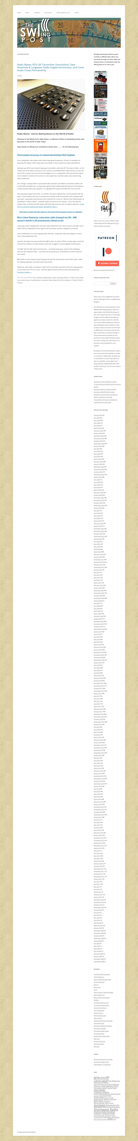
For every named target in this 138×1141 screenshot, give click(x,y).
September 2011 (99, 876)
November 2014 (99, 778)
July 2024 (96, 480)
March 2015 (97, 768)
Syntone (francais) (99, 1041)
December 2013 (99, 807)
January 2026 (98, 433)
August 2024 (98, 477)
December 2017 (99, 683)
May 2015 (97, 763)
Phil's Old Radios (99, 1010)
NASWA (96, 1000)
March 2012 (97, 861)
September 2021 (99, 567)
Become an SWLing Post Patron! (104, 270)
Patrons (37, 13)
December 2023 (99, 498)
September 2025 (99, 444)
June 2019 (97, 637)
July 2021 (96, 572)
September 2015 (99, 753)
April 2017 (97, 704)
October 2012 (98, 843)
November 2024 (99, 469)
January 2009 (98, 956)
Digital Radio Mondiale (101, 1084)
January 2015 (98, 773)
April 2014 (97, 797)
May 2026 (97, 423)
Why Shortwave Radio (100, 1119)
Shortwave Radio (62, 277)
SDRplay (111, 1103)
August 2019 (98, 632)
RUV (59, 280)
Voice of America (113, 1117)
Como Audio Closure (23, 280)
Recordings (99, 1102)
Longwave (39, 277)
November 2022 (99, 531)
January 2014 (98, 804)
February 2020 (98, 616)
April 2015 (97, 766)
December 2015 (99, 745)
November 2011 (99, 871)
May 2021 (97, 577)
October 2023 (98, 503)
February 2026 (98, 431)
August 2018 (98, 663)
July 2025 (96, 449)
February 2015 (98, 771)
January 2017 (98, 711)
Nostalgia (96, 1096)
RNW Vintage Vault (100, 1016)
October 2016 (98, 719)
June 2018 (97, 668)
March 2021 (97, 583)
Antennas (103, 1077)
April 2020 (97, 611)
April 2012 (97, 858)
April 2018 (97, 673)
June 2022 (97, 544)
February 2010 (98, 925)
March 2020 (97, 614)
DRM (95, 1086)
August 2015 (98, 755)
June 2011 (97, 884)
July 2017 (96, 696)
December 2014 (99, 776)
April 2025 (97, 456)
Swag (27, 13)
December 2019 (99, 621)
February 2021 (98, 585)
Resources (48, 13)
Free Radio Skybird (100, 1088)
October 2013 (98, 812)
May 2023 (97, 516)
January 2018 (98, 681)
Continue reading (24, 272)
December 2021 (99, 559)
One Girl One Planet (100, 1008)
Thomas (19, 283)
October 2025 (98, 441)
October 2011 (98, 874)
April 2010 (97, 920)
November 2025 (99, 438)
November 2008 (99, 961)
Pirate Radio (99, 1097)
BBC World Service (101, 1078)
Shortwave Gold (100, 1107)
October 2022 (98, 534)
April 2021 (97, 580)
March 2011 (97, 892)
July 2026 (96, 418)
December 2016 (99, 714)
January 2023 (98, 526)
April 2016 (97, 735)
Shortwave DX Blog (100, 1028)
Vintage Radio (98, 1117)
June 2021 (97, 575)
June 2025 (97, 451)
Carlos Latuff (101, 1080)
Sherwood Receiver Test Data (103, 1021)
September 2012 (99, 845)
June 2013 (97, 822)
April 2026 (97, 425)
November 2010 (99, 902)
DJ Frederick (114, 1084)
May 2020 (97, 608)
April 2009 (97, 949)
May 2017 (97, 701)
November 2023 (99, 500)
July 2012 (96, 851)
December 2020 (99, 590)
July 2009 (96, 943)
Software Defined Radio (104, 1113)
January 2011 (98, 897)
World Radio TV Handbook (102, 1065)
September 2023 (99, 505)
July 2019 (96, 634)
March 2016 (97, 737)
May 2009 (97, 946)
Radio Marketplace (63, 13)
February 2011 (98, 894)
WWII (114, 1119)
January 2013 (98, 835)
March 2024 (97, 490)
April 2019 (97, 642)
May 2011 (97, 887)
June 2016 (97, 730)
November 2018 (99, 655)
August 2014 (98, 786)
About (76, 13)
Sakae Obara (98, 1018)
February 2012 (98, 864)
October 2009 (98, 936)
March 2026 (97, 428)
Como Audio (79, 277)
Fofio (95, 990)
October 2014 (98, 781)
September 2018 (99, 660)
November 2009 (99, 933)
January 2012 (98, 866)
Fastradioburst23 (109, 1086)
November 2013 (99, 809)
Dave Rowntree (36, 280)
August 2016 (98, 724)
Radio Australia (108, 1098)
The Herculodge (99, 1044)
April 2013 (97, 827)
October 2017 (98, 688)
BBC (108, 1077)
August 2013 (98, 817)
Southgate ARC (99, 1116)
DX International (99, 982)
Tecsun (108, 1115)
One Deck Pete (105, 1095)
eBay (99, 1086)
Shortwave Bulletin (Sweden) (103, 1026)
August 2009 (98, 941)
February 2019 (98, 647)
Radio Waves (98, 1101)
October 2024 (98, 472)
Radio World (107, 1101)
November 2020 (99, 593)
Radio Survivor (98, 1013)
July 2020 (96, 603)
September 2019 (99, 629)
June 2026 (97, 420)
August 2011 (98, 879)
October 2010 (98, 905)
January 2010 (98, 928)
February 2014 (98, 802)
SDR (107, 1102)
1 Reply (19, 75)
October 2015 (98, 750)
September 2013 (99, 815)
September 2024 (99, 474)
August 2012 (98, 848)
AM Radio (97, 1077)
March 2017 (97, 706)
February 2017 (98, 709)
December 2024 (99, 467)
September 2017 (99, 691)
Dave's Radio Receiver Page (102, 979)
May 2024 (97, 485)
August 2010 (98, 910)
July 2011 (96, 882)
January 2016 (98, 742)
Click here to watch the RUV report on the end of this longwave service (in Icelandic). (50, 212)
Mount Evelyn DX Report (102, 998)
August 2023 (98, 508)
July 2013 (96, 820)
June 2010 (97, 915)
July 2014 (96, 789)
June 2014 (97, 791)
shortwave (99, 1105)
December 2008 (99, 959)
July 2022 (96, 541)
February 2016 (98, 740)
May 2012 (97, 856)
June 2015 (97, 760)
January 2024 (98, 495)
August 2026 (98, 415)
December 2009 (99, 931)
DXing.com (97, 987)
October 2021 (98, 565)
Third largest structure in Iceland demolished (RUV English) (46, 155)
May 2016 (97, 732)
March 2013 (97, 830)
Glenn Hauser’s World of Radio (103, 992)
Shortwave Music (113, 1107)
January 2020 (98, 619)
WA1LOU (97, 1046)
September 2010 (99, 907)
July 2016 (96, 727)
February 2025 (98, 462)
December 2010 (99, 900)
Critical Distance (99, 977)
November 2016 (99, 717)
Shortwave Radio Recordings (104, 1112)
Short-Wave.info (99, 1023)
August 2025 (98, 446)
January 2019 (98, 650)
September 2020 (99, 598)
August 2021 (98, 570)
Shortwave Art (112, 1105)
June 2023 (97, 513)
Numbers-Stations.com (101, 1003)
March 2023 (97, 521)
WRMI (110, 1119)
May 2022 (97, 547)
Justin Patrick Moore (102, 1094)
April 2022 (97, 549)
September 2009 (99, 938)
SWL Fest (97, 1039)
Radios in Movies (110, 1099)
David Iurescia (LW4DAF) (101, 1083)
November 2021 (99, 562)
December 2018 (99, 652)
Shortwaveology (99, 1034)
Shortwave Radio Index (101, 1031)
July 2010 (96, 912)
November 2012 (99, 840)
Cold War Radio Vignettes (102, 974)
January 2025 (98, 464)
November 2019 (99, 624)
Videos (113, 1116)
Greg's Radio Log (99, 995)
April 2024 (97, 487)
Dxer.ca (96, 985)
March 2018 (97, 675)
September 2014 (99, 784)
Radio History (98, 1099)
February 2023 (98, 523)
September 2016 (99, 722)
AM (34, 277)
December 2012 (99, 838)
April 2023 (97, 518)
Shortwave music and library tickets (105, 382)
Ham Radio (99, 1090)
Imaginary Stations (101, 1092)
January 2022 (98, 557)
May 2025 (97, 454)
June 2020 (97, 606)
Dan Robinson (114, 1081)
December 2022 (99, 529)
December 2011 (99, 869)
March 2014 (97, 799)
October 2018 (98, 657)
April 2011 (97, 889)
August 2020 (98, 601)
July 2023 (96, 511)
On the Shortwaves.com (101, 1005)
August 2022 (98, 539)
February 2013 (98, 833)
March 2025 (97, 459)
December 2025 (99, 436)
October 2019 (98, 626)
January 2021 (98, 588)
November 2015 (99, 748)
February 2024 (98, 492)
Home (19, 13)
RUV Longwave (66, 280)
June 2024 (97, 482)
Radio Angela (53, 280)
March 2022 (97, 552)
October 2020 (98, 596)
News (54, 277)
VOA (105, 1117)
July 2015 (96, 758)
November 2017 (99, 686)
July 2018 (96, 665)
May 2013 (97, 825)
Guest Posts (112, 1088)
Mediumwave (47, 277)
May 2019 (97, 639)
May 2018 (97, 670)
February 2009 (98, 954)
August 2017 (98, 693)
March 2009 (97, 951)
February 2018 (98, 678)
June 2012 (97, 853)
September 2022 (99, 536)
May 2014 (97, 794)
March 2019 (97, 644)
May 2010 (97, 918)
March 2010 (97, 923)
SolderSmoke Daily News (102, 1036)
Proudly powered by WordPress (26, 1132)
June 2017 (97, 699)
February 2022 (98, 554)
